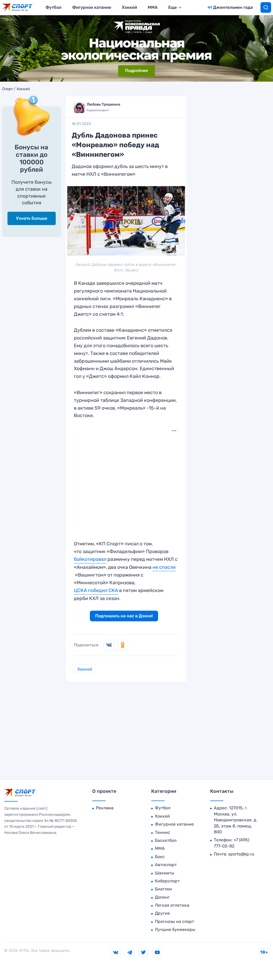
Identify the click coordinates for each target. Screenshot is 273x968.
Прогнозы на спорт (174, 921)
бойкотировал (90, 559)
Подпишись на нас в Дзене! (124, 615)
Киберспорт (167, 880)
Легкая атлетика (172, 905)
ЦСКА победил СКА (96, 590)
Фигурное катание (91, 7)
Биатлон (163, 888)
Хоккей (129, 7)
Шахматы (164, 872)
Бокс (160, 856)
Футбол (54, 7)
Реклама (105, 807)
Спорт (7, 89)
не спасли (164, 567)
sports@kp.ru (241, 854)
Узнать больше (31, 218)
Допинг (162, 897)
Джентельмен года (233, 7)
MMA (153, 7)
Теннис (162, 832)
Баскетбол (165, 840)
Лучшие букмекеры (175, 929)
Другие (162, 913)
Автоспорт (166, 864)
